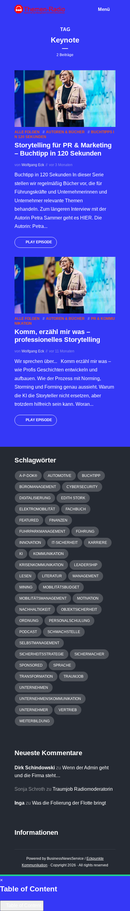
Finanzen (58, 520)
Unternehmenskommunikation (50, 699)
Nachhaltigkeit (34, 609)
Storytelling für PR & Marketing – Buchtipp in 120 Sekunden (63, 149)
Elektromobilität (37, 509)
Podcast (28, 632)
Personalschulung (69, 621)
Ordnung (28, 621)
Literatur (52, 576)
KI (21, 554)
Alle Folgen (27, 132)
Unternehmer (33, 710)
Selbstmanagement (39, 643)
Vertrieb (68, 710)
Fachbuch (76, 509)
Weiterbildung (34, 721)
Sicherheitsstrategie (41, 654)
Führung (85, 531)
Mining (25, 587)
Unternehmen (33, 688)
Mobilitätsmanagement (43, 598)
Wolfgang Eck (32, 165)
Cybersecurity (82, 487)
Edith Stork (73, 498)
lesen (25, 576)
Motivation (88, 598)
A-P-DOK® (28, 476)
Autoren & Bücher (65, 132)
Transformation (36, 676)
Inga (19, 802)
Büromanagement (37, 487)
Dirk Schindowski (35, 767)
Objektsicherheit (79, 609)
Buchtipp (91, 476)
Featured (29, 520)
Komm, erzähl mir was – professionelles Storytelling (57, 335)
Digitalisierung (34, 498)
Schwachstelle (63, 632)
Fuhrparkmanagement (42, 531)
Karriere (97, 543)
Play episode (39, 242)
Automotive (59, 476)
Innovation (30, 543)
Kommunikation (48, 554)
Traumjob (73, 676)
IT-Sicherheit (65, 543)
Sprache (62, 665)
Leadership (85, 565)
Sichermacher (89, 654)
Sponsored (31, 665)
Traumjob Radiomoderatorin (83, 789)
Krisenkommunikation (41, 565)
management (86, 576)
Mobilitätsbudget (61, 587)
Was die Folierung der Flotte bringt (69, 802)
